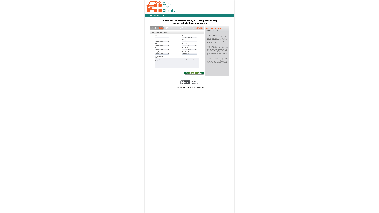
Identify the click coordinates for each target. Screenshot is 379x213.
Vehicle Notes (159, 56)
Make (156, 44)
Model (156, 48)
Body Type (158, 52)
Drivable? (185, 48)
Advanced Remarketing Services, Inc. (193, 87)
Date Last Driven (187, 52)
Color (186, 36)
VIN (158, 36)
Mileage (184, 40)
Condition (185, 44)
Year (156, 40)
